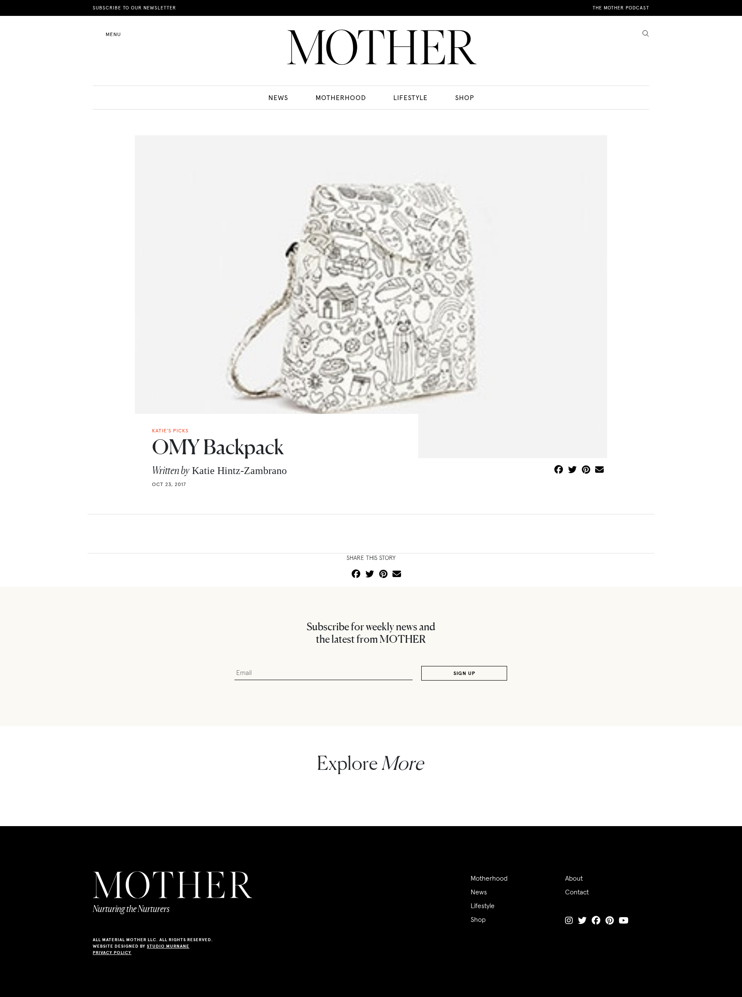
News (278, 97)
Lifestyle (410, 97)
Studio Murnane (168, 946)
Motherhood (341, 97)
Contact (577, 892)
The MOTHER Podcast (621, 8)
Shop (464, 97)
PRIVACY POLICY (112, 952)
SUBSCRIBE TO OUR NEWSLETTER (134, 8)
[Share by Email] (599, 470)
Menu (113, 34)
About (574, 878)
